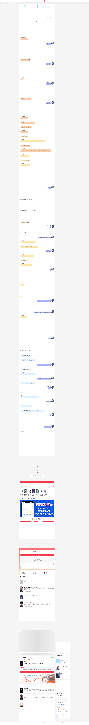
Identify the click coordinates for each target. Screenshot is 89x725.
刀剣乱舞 (66, 699)
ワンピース (66, 700)
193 (38, 24)
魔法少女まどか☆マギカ (61, 702)
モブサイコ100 (59, 695)
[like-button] (53, 18)
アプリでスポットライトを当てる (37, 555)
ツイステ (58, 704)
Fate (58, 700)
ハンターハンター (60, 697)
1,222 (34, 24)
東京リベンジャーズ (60, 699)
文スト (61, 700)
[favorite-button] (50, 18)
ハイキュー (63, 704)
